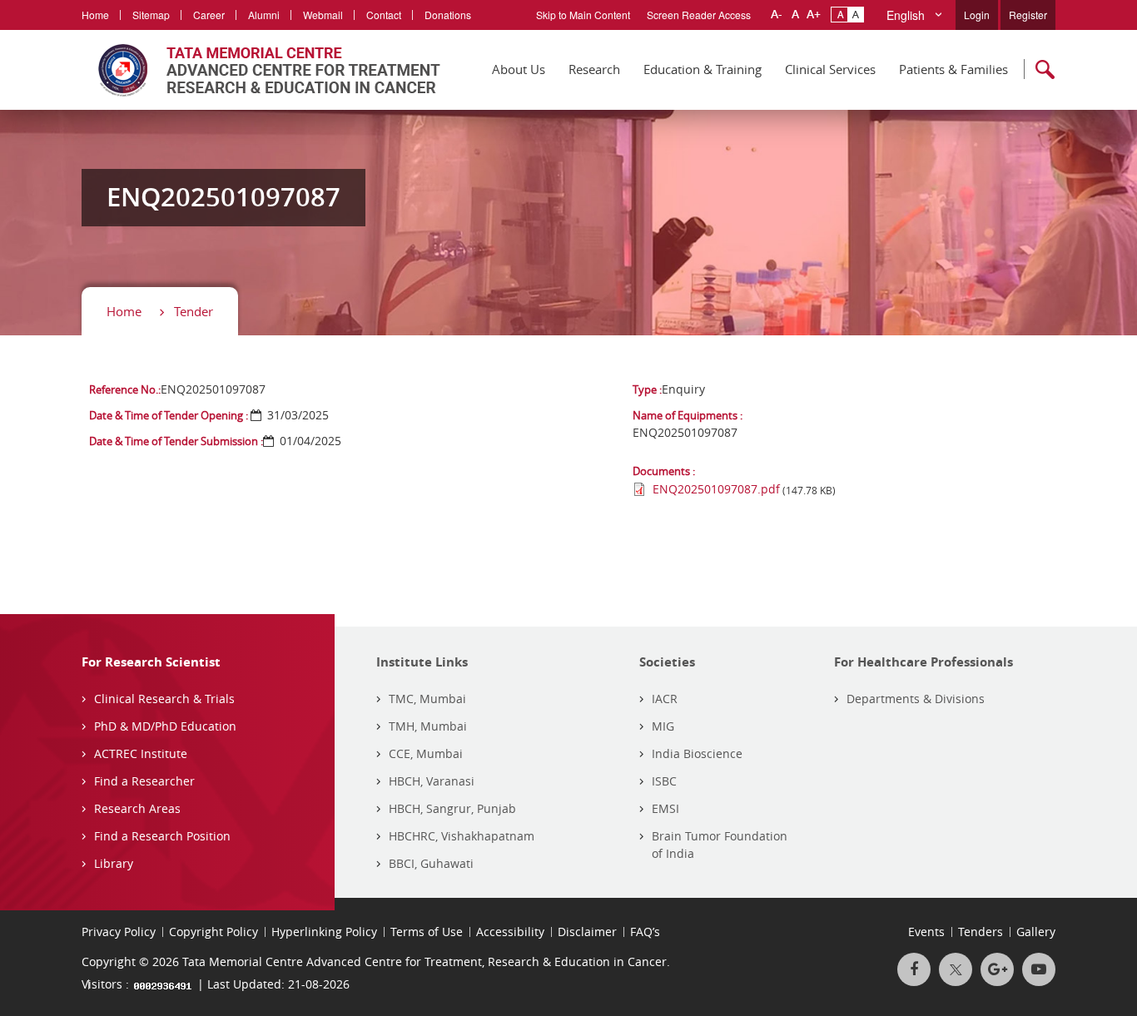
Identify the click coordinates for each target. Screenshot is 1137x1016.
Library (113, 863)
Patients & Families (953, 69)
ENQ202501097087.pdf (716, 489)
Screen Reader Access (699, 14)
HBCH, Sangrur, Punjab (452, 808)
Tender (193, 311)
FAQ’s (645, 931)
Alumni (264, 14)
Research (594, 69)
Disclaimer (587, 931)
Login (977, 14)
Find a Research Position (162, 836)
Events (926, 931)
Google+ (997, 969)
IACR (665, 698)
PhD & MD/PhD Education (165, 726)
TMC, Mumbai (427, 698)
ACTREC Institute (140, 753)
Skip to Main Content (583, 14)
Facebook (914, 969)
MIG (663, 726)
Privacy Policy (119, 931)
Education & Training (702, 69)
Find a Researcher (144, 781)
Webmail (323, 14)
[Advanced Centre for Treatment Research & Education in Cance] (261, 69)
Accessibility (510, 931)
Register (1028, 14)
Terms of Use (426, 931)
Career (209, 14)
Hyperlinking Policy (324, 931)
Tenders (980, 931)
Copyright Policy (213, 931)
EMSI (665, 808)
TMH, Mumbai (428, 726)
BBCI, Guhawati (431, 863)
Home (95, 14)
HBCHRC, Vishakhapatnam (461, 836)
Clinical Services (830, 69)
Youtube (1038, 969)
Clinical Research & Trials (164, 698)
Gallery (1035, 931)
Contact (383, 14)
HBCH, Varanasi (431, 781)
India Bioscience (697, 753)
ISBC (664, 781)
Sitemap (151, 14)
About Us (518, 69)
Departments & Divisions (916, 698)
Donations (448, 14)
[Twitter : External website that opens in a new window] (955, 969)
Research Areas (137, 808)
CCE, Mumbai (426, 753)
